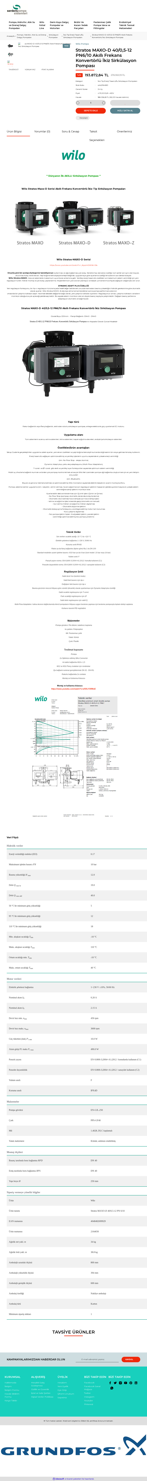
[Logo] (17, 9)
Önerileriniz (124, 131)
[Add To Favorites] (125, 103)
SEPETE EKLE (91, 110)
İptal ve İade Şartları (40, 1393)
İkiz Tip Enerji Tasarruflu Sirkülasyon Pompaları (117, 81)
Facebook (89, 1382)
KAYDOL (129, 1359)
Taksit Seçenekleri (97, 136)
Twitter (87, 1393)
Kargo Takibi (11, 1400)
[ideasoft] (58, 1479)
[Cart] (137, 9)
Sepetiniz (62, 1397)
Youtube (88, 1400)
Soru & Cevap (70, 131)
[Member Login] (125, 9)
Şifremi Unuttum (66, 1393)
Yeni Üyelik (63, 1386)
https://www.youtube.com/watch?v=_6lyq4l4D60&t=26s (73, 265)
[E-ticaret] (73, 1479)
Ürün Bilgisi (14, 131)
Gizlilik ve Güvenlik (40, 1389)
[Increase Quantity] (103, 103)
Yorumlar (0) (42, 131)
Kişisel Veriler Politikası (42, 1397)
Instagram (89, 1397)
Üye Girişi (62, 1390)
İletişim (8, 1386)
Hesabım (62, 1382)
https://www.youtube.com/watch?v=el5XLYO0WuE (73, 689)
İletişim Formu (12, 1390)
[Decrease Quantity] (78, 103)
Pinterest (88, 1404)
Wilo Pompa (82, 44)
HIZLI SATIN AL (125, 110)
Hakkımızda (10, 1382)
